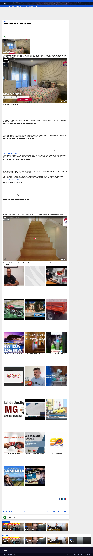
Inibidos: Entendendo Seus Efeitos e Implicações (33, 528)
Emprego (17, 6)
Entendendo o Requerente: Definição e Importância (56, 528)
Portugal (22, 6)
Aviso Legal (68, 554)
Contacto (36, 6)
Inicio (6, 6)
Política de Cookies (80, 554)
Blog (26, 6)
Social (13, 6)
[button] (90, 6)
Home (65, 554)
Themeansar (14, 554)
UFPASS (4, 3)
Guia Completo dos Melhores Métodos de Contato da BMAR (56, 511)
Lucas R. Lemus (12, 517)
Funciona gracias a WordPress (5, 554)
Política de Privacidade (85, 554)
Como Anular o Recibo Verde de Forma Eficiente (78, 541)
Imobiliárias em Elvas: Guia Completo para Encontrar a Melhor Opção (15, 511)
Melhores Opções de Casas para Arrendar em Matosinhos (12, 528)
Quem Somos (31, 6)
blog (5, 21)
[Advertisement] (46, 13)
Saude (9, 6)
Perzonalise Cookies (75, 554)
